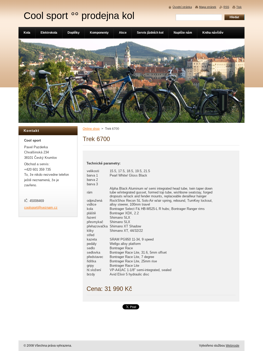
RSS (226, 6)
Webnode (232, 345)
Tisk (239, 6)
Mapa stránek (207, 6)
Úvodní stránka (182, 6)
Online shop (91, 128)
